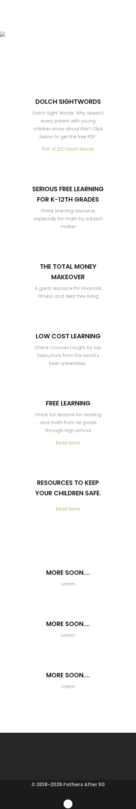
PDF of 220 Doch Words (68, 149)
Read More (68, 443)
